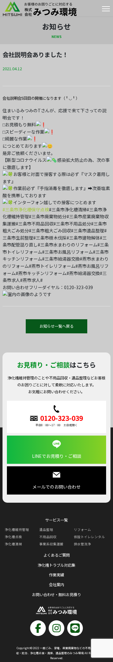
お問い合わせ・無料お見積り (56, 594)
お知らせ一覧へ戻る (56, 326)
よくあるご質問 (56, 555)
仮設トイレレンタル (89, 536)
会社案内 (56, 584)
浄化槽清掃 (13, 544)
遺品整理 (46, 529)
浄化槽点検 (13, 536)
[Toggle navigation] (106, 10)
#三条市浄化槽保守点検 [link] (26, 209)
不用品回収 (47, 536)
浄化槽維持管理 (17, 529)
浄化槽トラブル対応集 (56, 565)
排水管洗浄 (82, 544)
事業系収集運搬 (51, 544)
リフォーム (82, 529)
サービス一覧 (56, 520)
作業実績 (56, 575)
